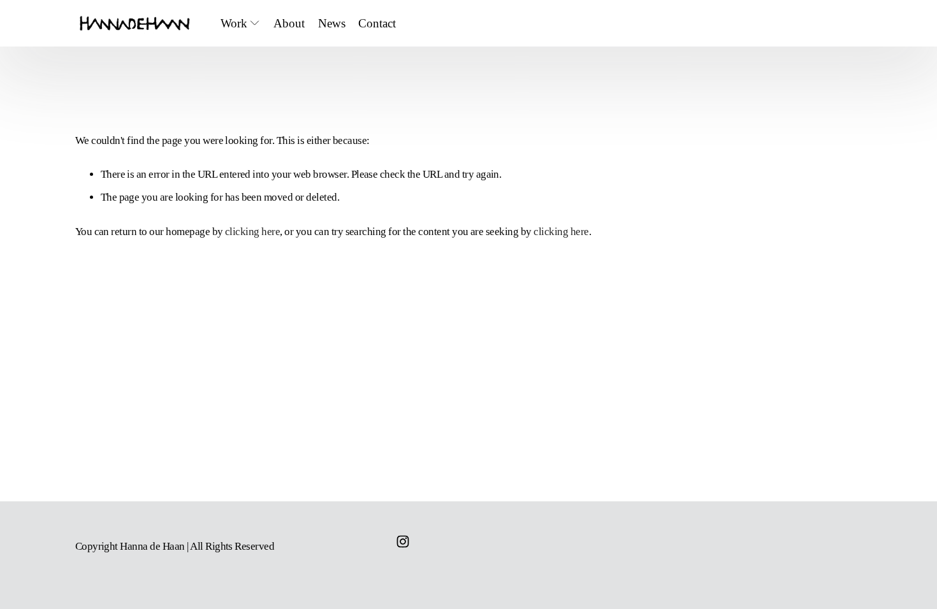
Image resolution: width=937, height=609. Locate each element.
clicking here (252, 232)
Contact (377, 23)
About (289, 23)
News (331, 23)
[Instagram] (402, 541)
